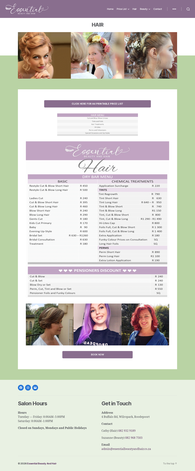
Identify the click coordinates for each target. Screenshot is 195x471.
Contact (157, 9)
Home (110, 9)
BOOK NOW (97, 354)
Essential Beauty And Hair (42, 463)
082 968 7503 (133, 438)
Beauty (143, 9)
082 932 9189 (127, 431)
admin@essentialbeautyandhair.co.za (126, 449)
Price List (122, 9)
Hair (135, 9)
